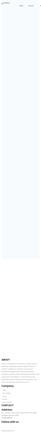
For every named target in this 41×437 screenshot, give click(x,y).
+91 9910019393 (6, 418)
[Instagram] (17, 427)
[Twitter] (3, 427)
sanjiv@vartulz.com (7, 431)
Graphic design (8, 114)
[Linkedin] (24, 427)
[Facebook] (10, 427)
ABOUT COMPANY (9, 26)
